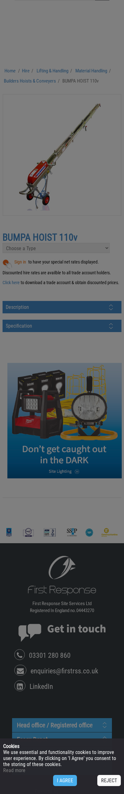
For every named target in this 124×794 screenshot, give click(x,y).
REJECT (109, 780)
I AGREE (65, 780)
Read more (14, 770)
